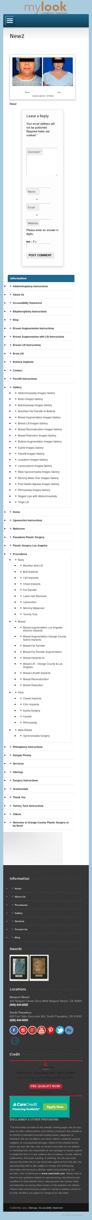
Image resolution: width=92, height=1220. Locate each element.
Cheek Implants (32, 698)
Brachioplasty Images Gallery (35, 405)
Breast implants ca (34, 657)
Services (18, 763)
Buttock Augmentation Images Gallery (40, 441)
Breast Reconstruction (36, 679)
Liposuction (30, 602)
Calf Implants (30, 577)
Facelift (27, 716)
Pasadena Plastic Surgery (29, 537)
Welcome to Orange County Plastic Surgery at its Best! (41, 823)
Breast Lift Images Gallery (33, 423)
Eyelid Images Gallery (30, 447)
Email (33, 208)
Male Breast (25, 730)
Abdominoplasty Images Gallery (36, 393)
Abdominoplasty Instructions (30, 286)
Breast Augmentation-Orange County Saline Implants (44, 637)
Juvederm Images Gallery (33, 459)
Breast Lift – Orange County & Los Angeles (42, 665)
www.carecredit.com (53, 1173)
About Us (18, 294)
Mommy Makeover (34, 608)
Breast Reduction (33, 685)
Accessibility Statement (27, 303)
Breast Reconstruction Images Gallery (40, 429)
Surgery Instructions (25, 780)
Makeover (19, 528)
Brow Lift (18, 353)
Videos (17, 814)
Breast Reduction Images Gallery (37, 435)
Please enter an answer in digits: (42, 232)
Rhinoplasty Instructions (28, 747)
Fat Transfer (30, 590)
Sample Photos (22, 755)
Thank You (19, 797)
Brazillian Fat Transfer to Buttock (36, 411)
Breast (21, 621)
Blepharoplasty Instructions (30, 311)
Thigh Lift (23, 502)
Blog (15, 320)
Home (16, 512)
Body (21, 559)
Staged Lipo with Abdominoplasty (37, 496)
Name (33, 192)
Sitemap (18, 772)
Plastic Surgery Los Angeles (30, 545)
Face (21, 692)
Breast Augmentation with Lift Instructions (38, 336)
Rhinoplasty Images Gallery (34, 490)
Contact (17, 370)
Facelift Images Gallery (31, 453)
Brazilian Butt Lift (33, 565)
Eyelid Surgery (31, 710)
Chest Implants (31, 584)
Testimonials (20, 789)
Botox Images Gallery (30, 399)
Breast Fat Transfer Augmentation (42, 651)
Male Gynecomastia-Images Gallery (38, 471)
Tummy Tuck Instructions (28, 806)
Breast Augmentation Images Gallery (39, 417)
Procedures (20, 554)
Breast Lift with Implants (36, 673)
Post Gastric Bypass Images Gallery (38, 484)
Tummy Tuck (30, 614)
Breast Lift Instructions (27, 345)
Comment (35, 152)
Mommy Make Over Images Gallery (38, 478)
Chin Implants (31, 704)
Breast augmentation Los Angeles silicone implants (42, 628)
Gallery (17, 387)
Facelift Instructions (25, 379)
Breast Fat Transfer (34, 645)
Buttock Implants (23, 362)
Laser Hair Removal (34, 596)
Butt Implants (30, 571)
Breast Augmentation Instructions (33, 328)
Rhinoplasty (30, 722)
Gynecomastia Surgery (36, 735)
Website (33, 223)
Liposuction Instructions (27, 520)
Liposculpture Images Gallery (35, 465)
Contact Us (21, 929)
